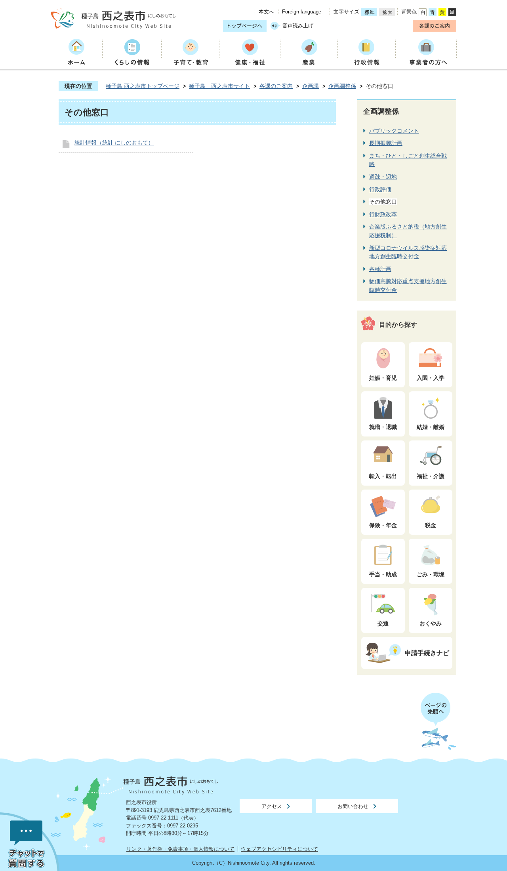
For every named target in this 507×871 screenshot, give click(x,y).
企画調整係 (342, 86)
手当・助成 (383, 574)
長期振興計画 (385, 143)
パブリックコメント (394, 131)
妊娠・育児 (383, 378)
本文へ (266, 12)
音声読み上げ (297, 26)
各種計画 (380, 269)
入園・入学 (430, 378)
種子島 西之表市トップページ (142, 86)
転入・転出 (383, 476)
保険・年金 (383, 525)
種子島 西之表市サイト (219, 86)
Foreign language (301, 12)
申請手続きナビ (427, 652)
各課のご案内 (276, 86)
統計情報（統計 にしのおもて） (114, 142)
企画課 (310, 86)
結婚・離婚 (430, 427)
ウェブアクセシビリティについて (279, 849)
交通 (383, 623)
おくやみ (430, 623)
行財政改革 (383, 214)
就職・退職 (383, 427)
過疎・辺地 (383, 176)
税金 (430, 525)
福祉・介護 (430, 476)
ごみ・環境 (430, 574)
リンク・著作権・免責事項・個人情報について (180, 849)
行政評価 (380, 189)
